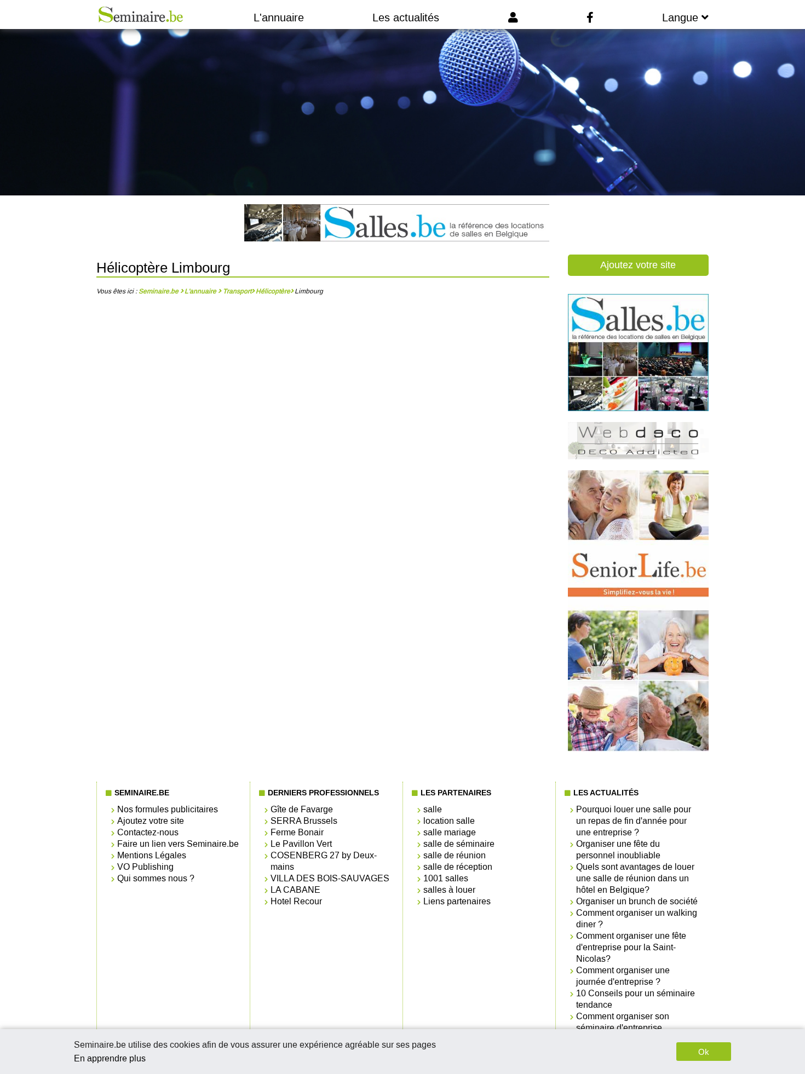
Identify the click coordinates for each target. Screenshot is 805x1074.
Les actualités (405, 17)
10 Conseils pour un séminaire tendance (635, 999)
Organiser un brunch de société (637, 901)
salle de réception (457, 867)
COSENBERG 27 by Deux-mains (324, 861)
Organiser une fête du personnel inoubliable (618, 849)
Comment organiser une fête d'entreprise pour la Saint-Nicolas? (631, 947)
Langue (682, 17)
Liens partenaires (457, 901)
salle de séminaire (459, 844)
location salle (449, 821)
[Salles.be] (397, 224)
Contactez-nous (148, 832)
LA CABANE (295, 890)
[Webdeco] (638, 456)
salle (432, 809)
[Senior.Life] (638, 748)
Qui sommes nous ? (155, 878)
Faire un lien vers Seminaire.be (178, 844)
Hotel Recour (296, 901)
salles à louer (449, 890)
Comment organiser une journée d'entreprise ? (623, 976)
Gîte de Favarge (302, 809)
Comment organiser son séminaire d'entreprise (622, 1022)
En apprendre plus (110, 1058)
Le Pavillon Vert (301, 844)
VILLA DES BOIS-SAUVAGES (330, 878)
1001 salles (445, 878)
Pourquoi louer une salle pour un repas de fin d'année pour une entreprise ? (633, 821)
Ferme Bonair (297, 832)
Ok (703, 1051)
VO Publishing (145, 867)
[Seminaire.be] (140, 14)
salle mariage (449, 832)
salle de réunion (454, 855)
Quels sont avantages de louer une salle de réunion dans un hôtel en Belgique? (635, 878)
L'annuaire (279, 17)
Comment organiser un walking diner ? (636, 918)
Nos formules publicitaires (167, 809)
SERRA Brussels (304, 821)
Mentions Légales (151, 855)
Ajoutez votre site (638, 264)
